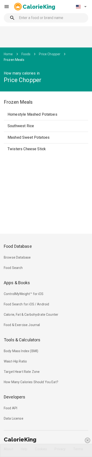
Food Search (13, 268)
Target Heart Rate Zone (22, 372)
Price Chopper (49, 54)
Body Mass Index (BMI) (21, 351)
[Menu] (6, 6)
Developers (14, 396)
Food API (10, 408)
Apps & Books (17, 282)
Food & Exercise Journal (22, 325)
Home (8, 54)
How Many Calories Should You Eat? (31, 382)
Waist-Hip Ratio (15, 361)
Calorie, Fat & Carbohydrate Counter (31, 314)
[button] (81, 6)
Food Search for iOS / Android (26, 304)
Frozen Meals (14, 60)
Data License (13, 418)
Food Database (18, 246)
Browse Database (17, 257)
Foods (26, 54)
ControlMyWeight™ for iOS (24, 294)
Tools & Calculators (22, 339)
